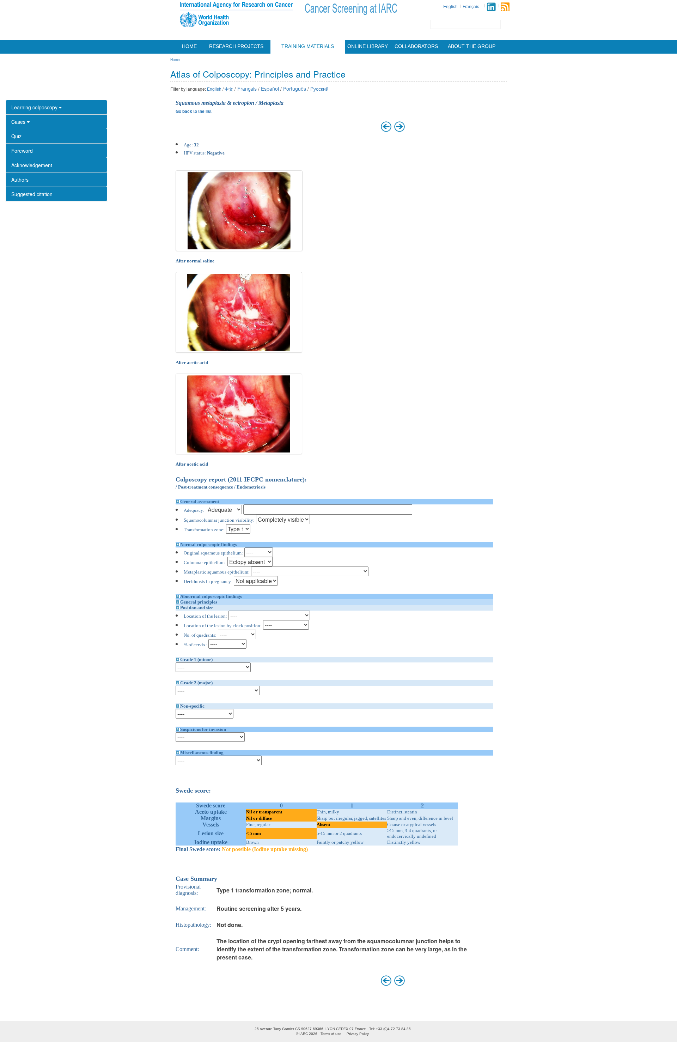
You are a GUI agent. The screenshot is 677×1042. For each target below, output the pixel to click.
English (450, 6)
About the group (471, 46)
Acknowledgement (31, 165)
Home (189, 46)
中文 (229, 89)
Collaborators (416, 46)
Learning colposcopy (35, 107)
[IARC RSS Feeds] (505, 6)
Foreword (22, 150)
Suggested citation (32, 194)
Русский (319, 88)
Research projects (236, 46)
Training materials (307, 46)
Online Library (367, 46)
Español (270, 88)
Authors (20, 179)
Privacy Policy (357, 1034)
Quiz (16, 136)
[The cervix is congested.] (239, 210)
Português (294, 88)
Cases (19, 121)
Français (471, 6)
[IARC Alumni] (491, 6)
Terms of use (331, 1034)
